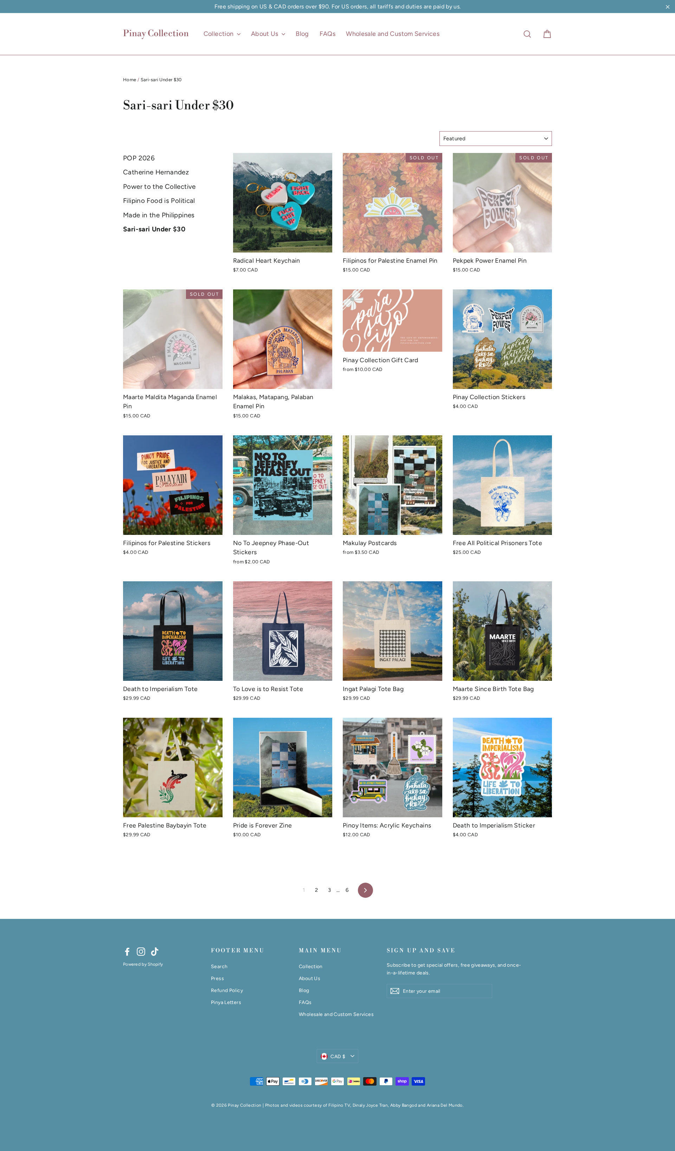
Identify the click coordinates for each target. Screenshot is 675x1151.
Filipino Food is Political (159, 201)
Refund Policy (227, 990)
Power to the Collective (159, 187)
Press (217, 978)
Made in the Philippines (159, 215)
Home (129, 79)
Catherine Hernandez (156, 172)
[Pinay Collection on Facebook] (127, 951)
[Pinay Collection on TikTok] (154, 951)
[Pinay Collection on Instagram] (141, 951)
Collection (219, 34)
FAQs (328, 34)
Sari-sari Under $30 (154, 229)
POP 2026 (139, 158)
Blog (302, 34)
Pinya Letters (226, 1002)
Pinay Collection (156, 33)
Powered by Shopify (143, 964)
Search (219, 966)
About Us (265, 34)
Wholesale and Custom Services (392, 34)
